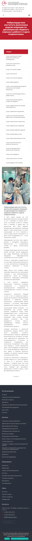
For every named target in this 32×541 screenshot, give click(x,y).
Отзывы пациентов (7, 441)
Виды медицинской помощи (10, 426)
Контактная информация (9, 457)
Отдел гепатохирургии (12, 154)
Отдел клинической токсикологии (15, 121)
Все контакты (7, 522)
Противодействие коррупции (10, 407)
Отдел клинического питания (14, 158)
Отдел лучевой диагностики (14, 134)
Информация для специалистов (11, 431)
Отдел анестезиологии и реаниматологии (13, 64)
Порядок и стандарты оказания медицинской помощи (15, 444)
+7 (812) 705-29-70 (19, 9)
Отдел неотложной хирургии (14, 78)
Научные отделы (7, 494)
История (4, 394)
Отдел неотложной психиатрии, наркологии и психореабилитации (15, 116)
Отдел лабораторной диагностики (15, 138)
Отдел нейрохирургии (12, 82)
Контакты (4, 412)
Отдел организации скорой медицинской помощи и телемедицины (13, 57)
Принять (7, 538)
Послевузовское (6, 483)
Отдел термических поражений (15, 111)
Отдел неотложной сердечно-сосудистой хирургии (14, 100)
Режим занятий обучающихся (10, 470)
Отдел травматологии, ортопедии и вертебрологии (15, 106)
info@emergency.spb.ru (10, 517)
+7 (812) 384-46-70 (19, 8)
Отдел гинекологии (11, 73)
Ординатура (5, 468)
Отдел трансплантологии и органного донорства (13, 143)
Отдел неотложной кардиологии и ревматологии (15, 94)
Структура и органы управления (11, 397)
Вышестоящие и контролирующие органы (14, 439)
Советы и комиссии (7, 497)
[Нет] (30, 536)
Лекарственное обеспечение (10, 436)
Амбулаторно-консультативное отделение (14, 423)
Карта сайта (5, 410)
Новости (16, 376)
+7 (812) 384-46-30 (17, 11)
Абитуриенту (5, 480)
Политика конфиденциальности (19, 538)
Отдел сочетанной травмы (13, 69)
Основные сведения (7, 478)
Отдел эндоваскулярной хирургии (15, 130)
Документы (5, 402)
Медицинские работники (9, 452)
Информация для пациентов (10, 428)
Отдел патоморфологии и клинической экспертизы (13, 149)
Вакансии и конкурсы (8, 399)
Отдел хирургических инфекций (15, 125)
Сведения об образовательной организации (14, 405)
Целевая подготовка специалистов (12, 475)
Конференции (6, 499)
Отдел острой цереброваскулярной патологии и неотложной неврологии (16, 88)
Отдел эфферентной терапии (14, 162)
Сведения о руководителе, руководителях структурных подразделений (14, 448)
